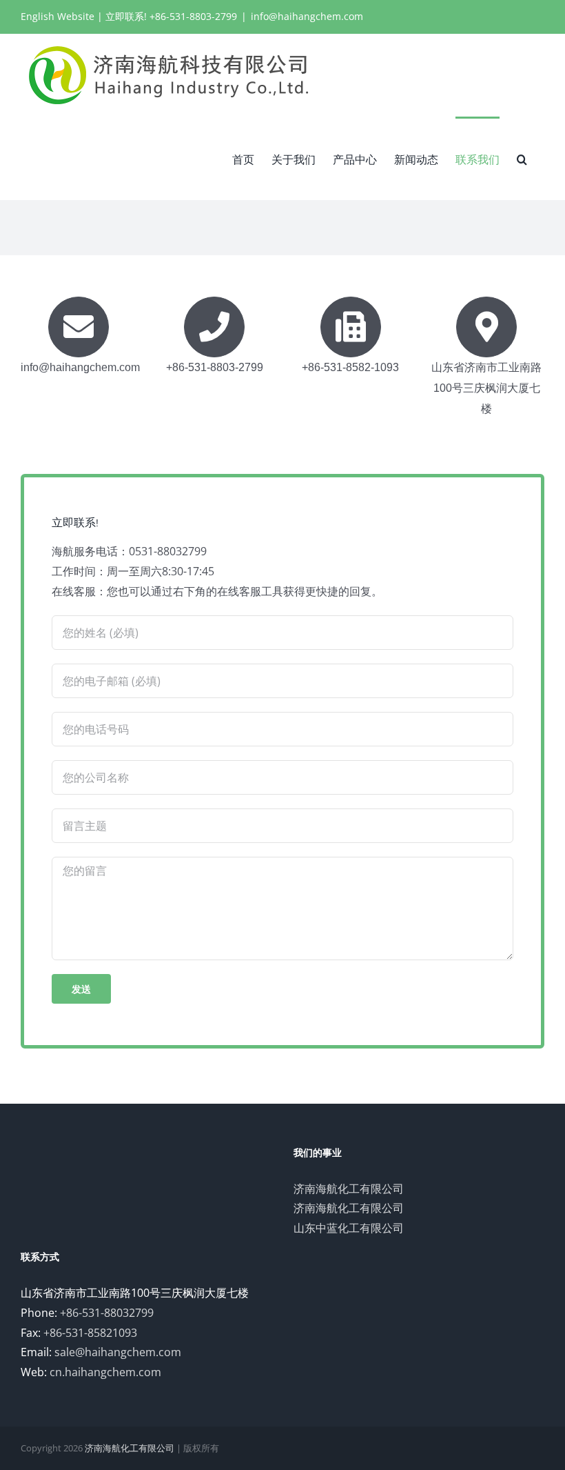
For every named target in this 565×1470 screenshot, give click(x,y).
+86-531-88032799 (107, 1312)
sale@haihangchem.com (117, 1352)
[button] (522, 158)
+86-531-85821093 (90, 1332)
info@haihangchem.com (307, 16)
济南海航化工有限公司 (349, 1188)
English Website (57, 16)
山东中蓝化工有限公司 (349, 1227)
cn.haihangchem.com (105, 1372)
